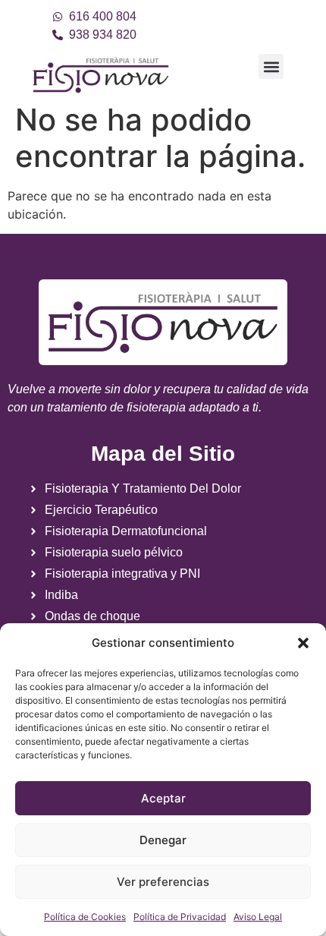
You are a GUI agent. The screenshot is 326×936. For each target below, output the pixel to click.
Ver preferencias (163, 882)
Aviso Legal (258, 916)
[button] (303, 643)
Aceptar (163, 798)
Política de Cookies (85, 916)
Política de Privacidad (179, 916)
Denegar (163, 840)
